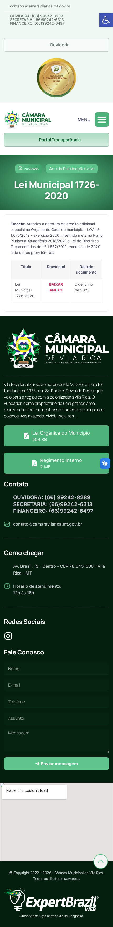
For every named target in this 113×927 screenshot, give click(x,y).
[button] (106, 20)
